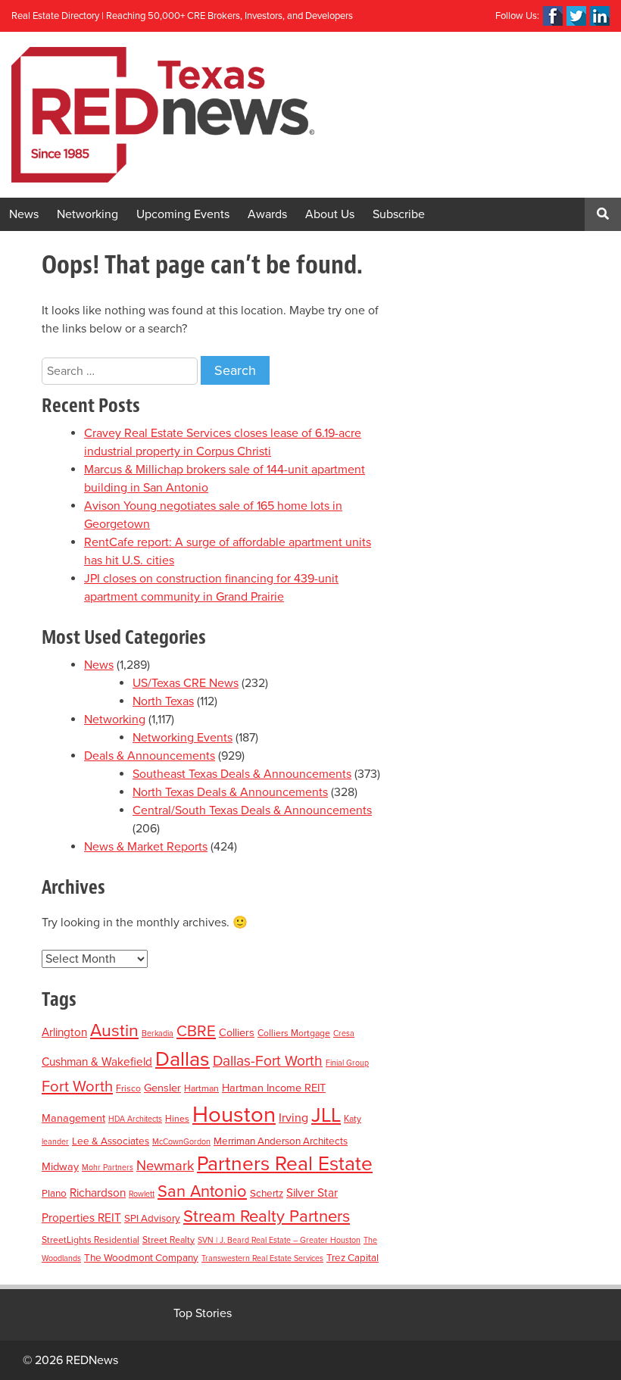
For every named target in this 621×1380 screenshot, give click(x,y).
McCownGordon (181, 1142)
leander (55, 1142)
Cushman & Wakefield (97, 1062)
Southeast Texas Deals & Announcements (242, 774)
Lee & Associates (110, 1141)
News (24, 214)
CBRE (196, 1031)
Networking (87, 214)
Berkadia (157, 1033)
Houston (234, 1114)
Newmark (165, 1165)
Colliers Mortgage (293, 1033)
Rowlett (141, 1194)
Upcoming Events (182, 214)
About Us (329, 214)
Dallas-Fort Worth (268, 1060)
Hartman (201, 1088)
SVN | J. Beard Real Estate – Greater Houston (279, 1240)
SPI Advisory (152, 1219)
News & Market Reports (146, 846)
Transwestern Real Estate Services (262, 1258)
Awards (267, 214)
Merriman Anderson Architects (281, 1141)
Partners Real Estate (285, 1164)
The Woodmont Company (141, 1258)
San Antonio (202, 1191)
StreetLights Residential (90, 1240)
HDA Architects (135, 1119)
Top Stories (202, 1313)
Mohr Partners (107, 1167)
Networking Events (182, 737)
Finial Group (347, 1063)
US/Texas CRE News (186, 683)
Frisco (128, 1088)
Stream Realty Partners (266, 1216)
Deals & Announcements (149, 755)
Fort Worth (77, 1086)
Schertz (266, 1194)
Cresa (343, 1033)
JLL (326, 1116)
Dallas (182, 1059)
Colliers (236, 1032)
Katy (352, 1118)
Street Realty (168, 1240)
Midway (60, 1166)
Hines (177, 1118)
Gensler (162, 1088)
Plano (54, 1194)
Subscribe (399, 214)
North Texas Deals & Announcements (230, 792)
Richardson (98, 1193)
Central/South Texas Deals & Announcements (252, 810)
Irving (293, 1118)
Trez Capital (352, 1258)
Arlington (64, 1032)
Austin (114, 1030)
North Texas (163, 701)
